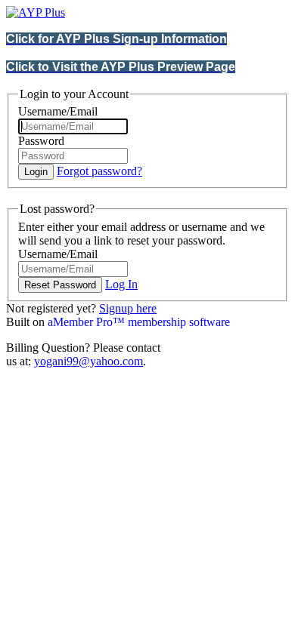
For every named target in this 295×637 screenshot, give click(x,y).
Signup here (128, 308)
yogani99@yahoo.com (88, 361)
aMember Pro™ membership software (139, 321)
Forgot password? (99, 171)
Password (41, 140)
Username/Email (58, 111)
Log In (121, 284)
